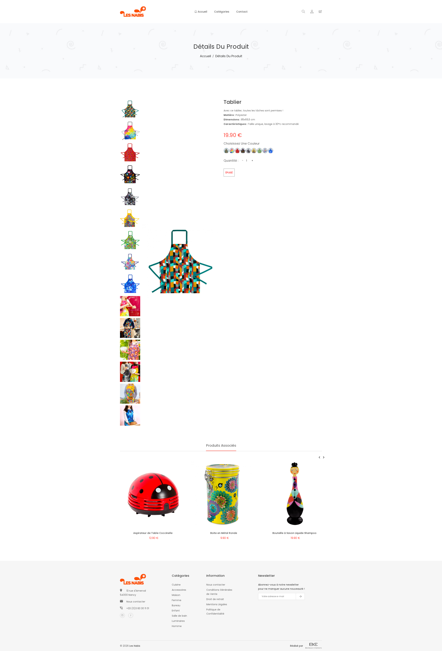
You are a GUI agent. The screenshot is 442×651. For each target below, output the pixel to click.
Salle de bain (179, 615)
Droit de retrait (215, 599)
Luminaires (178, 621)
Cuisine (176, 584)
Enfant (176, 610)
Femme (176, 600)
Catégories (221, 11)
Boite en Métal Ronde (223, 533)
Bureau (176, 605)
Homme (177, 626)
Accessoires (179, 590)
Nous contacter (135, 601)
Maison (176, 595)
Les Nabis (134, 646)
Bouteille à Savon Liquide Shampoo (294, 533)
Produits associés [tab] (221, 445)
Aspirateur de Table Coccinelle (152, 533)
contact (242, 11)
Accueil (202, 11)
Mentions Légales (216, 604)
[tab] (130, 109)
